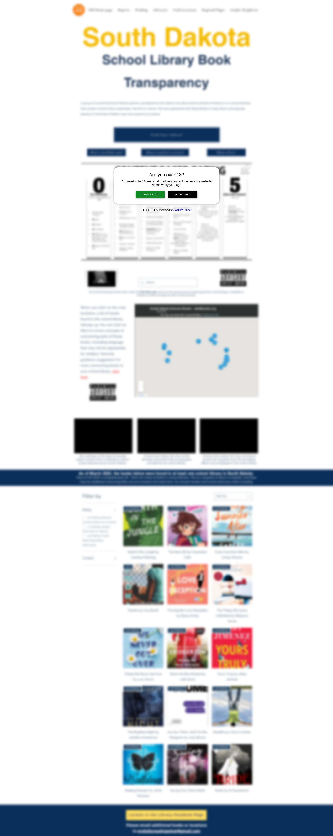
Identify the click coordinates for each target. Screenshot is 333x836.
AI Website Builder (181, 210)
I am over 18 (150, 194)
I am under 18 (183, 194)
